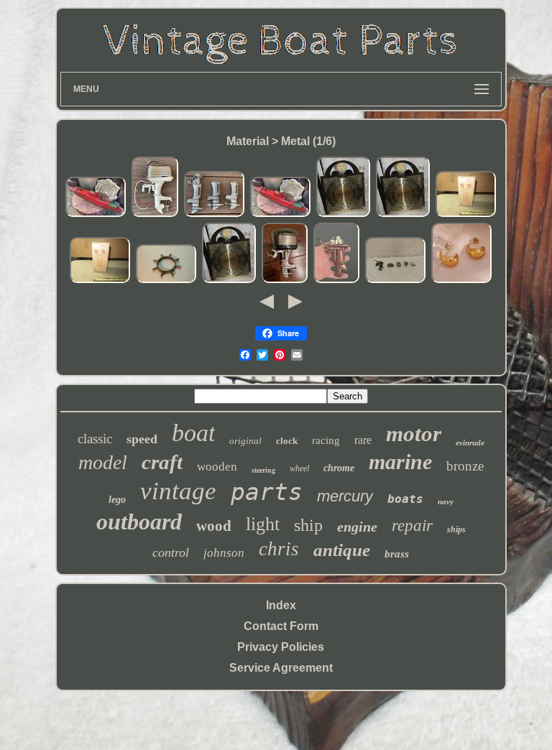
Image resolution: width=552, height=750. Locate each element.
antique (341, 550)
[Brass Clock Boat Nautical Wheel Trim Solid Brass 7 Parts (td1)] (166, 280)
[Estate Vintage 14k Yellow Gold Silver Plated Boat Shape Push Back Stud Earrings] (461, 280)
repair (412, 525)
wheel (299, 468)
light (263, 524)
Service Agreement (281, 668)
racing (326, 440)
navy (446, 501)
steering (263, 470)
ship (308, 525)
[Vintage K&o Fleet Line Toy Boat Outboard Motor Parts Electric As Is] (155, 214)
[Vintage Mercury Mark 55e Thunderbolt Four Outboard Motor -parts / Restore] (284, 280)
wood (213, 525)
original (245, 440)
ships (456, 529)
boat (193, 433)
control (170, 552)
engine (357, 526)
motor (413, 433)
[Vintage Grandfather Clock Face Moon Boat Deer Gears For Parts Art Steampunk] (343, 214)
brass (397, 554)
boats (405, 499)
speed (141, 439)
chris (279, 549)
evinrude (470, 442)
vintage (178, 491)
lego (117, 499)
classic (95, 438)
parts (267, 492)
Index (281, 605)
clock (287, 440)
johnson (223, 553)
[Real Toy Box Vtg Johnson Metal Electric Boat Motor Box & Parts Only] (465, 214)
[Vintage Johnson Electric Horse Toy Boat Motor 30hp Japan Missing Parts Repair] (336, 280)
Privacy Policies (280, 647)
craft (162, 461)
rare (363, 440)
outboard (139, 521)
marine (400, 461)
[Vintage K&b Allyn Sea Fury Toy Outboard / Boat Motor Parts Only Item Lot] (214, 214)
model (102, 462)
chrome (338, 468)
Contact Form (281, 626)
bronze (465, 465)
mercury (345, 496)
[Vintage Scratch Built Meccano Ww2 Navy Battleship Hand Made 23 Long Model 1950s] (95, 214)
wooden (217, 466)
